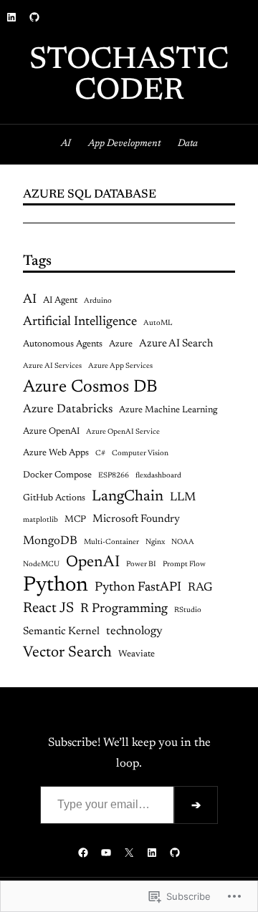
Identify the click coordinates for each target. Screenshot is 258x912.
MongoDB (50, 541)
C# (100, 453)
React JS (48, 608)
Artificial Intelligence (80, 322)
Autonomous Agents (62, 344)
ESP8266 (113, 476)
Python (55, 586)
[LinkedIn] (11, 17)
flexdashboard (158, 476)
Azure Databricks (68, 409)
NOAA (182, 542)
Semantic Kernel (61, 631)
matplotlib (40, 520)
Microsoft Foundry (136, 519)
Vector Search (67, 653)
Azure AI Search (176, 344)
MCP (75, 519)
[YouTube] (106, 852)
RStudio (187, 610)
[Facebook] (83, 852)
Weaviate (136, 654)
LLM (183, 497)
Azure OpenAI (51, 431)
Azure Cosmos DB (90, 387)
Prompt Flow (184, 564)
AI (30, 300)
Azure (121, 344)
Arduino (98, 301)
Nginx (155, 542)
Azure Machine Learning (168, 409)
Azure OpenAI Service (123, 432)
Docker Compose (57, 475)
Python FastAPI (138, 587)
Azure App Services (120, 366)
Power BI (141, 564)
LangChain (127, 497)
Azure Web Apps (56, 452)
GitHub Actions (54, 498)
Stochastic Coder (129, 76)
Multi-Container (111, 542)
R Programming (124, 609)
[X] (129, 852)
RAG (200, 587)
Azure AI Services (52, 366)
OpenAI (93, 563)
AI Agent (60, 300)
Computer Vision (140, 453)
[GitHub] (34, 17)
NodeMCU (41, 564)
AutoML (157, 323)
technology (134, 631)
